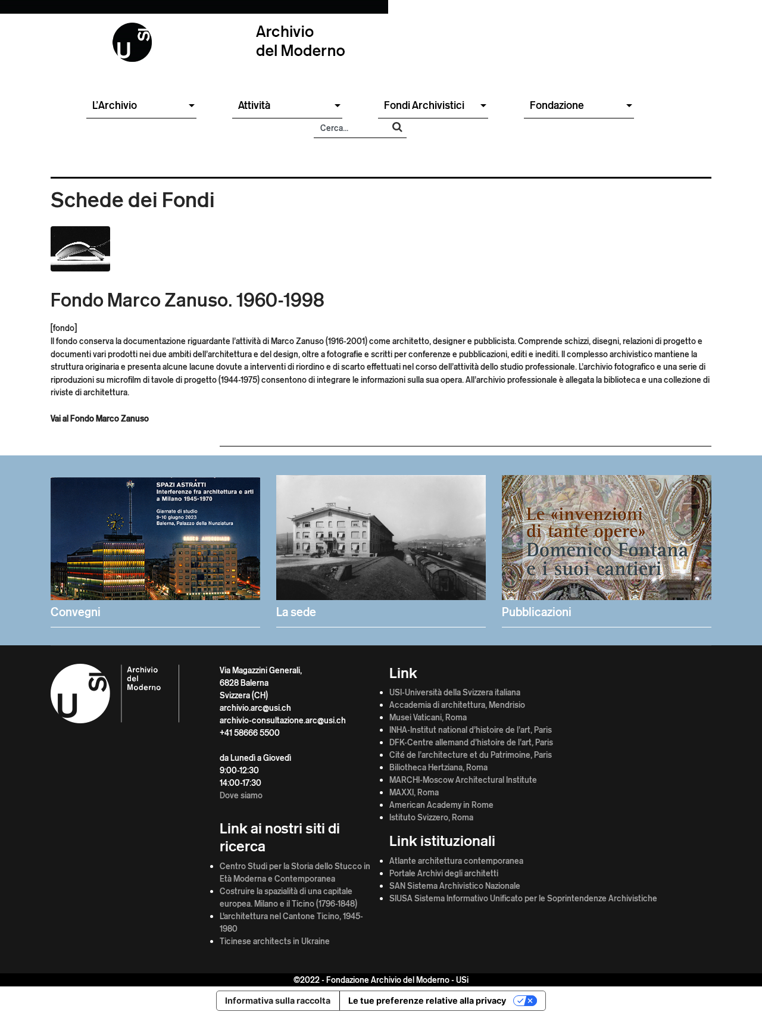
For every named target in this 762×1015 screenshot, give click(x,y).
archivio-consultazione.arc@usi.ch (283, 720)
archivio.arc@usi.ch (255, 707)
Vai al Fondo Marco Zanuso (100, 418)
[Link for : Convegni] (155, 548)
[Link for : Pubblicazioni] (606, 548)
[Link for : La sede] (381, 548)
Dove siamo (241, 795)
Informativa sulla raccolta (277, 1000)
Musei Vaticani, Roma (428, 717)
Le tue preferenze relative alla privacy (427, 1000)
